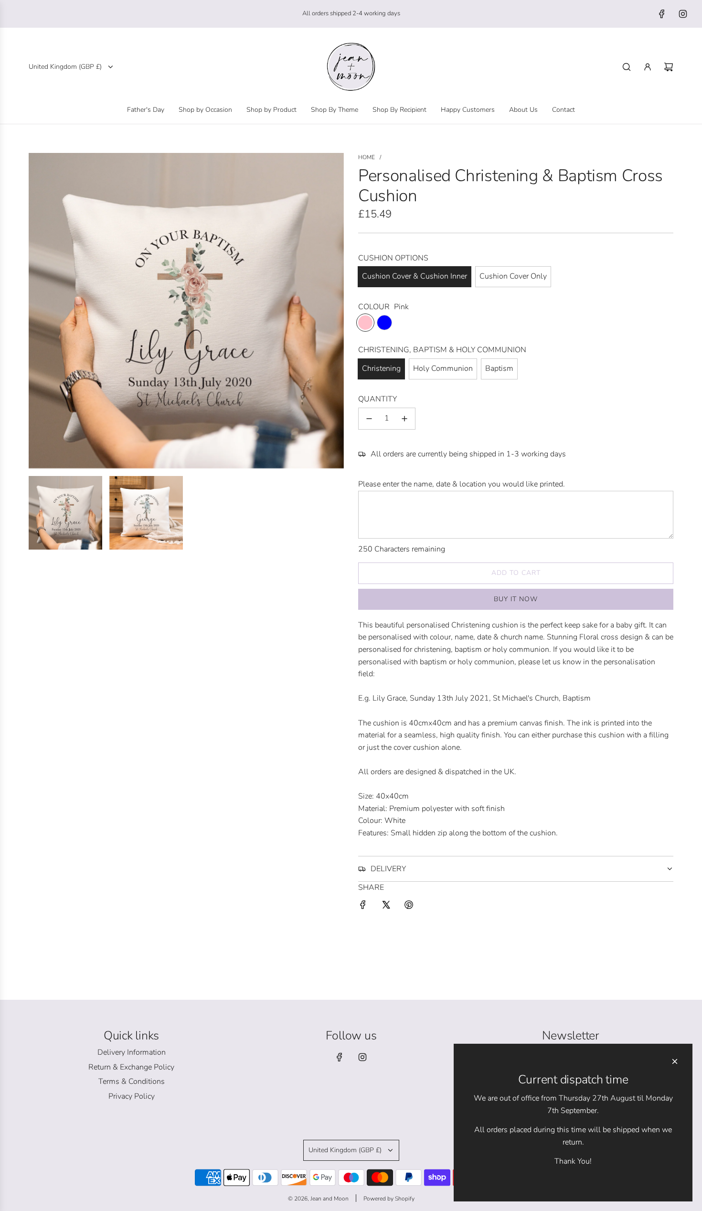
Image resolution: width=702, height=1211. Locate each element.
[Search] (626, 66)
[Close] (674, 1061)
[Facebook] (661, 14)
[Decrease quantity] (369, 418)
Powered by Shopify (389, 1198)
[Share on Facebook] (362, 906)
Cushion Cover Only (513, 276)
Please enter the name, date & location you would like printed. (461, 484)
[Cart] (668, 66)
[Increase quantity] (404, 418)
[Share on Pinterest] (408, 906)
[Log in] (647, 66)
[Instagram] (682, 14)
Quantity (377, 399)
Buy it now (516, 599)
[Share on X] (385, 906)
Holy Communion (443, 368)
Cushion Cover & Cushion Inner (414, 276)
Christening (381, 368)
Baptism (499, 368)
